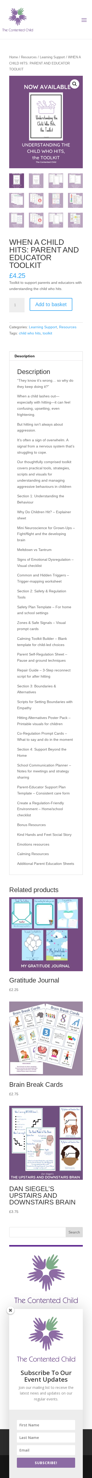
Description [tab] (25, 356)
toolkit (47, 333)
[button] (74, 84)
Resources (29, 57)
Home (13, 57)
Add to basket (51, 304)
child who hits (30, 333)
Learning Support (52, 57)
